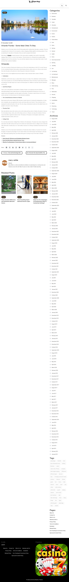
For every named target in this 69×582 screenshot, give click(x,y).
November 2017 (55, 379)
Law (53, 68)
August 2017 (54, 387)
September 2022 (55, 240)
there (60, 497)
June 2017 (54, 393)
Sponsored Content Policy (55, 532)
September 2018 (55, 350)
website (56, 505)
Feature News (55, 39)
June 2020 (54, 300)
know (57, 484)
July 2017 (54, 390)
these (65, 497)
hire (56, 481)
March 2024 (54, 188)
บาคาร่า (3, 544)
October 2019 (55, 321)
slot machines (53, 495)
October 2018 (55, 347)
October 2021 (55, 269)
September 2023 (55, 205)
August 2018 (54, 353)
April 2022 (54, 251)
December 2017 (55, 376)
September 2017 (55, 384)
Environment (54, 30)
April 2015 (54, 448)
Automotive (54, 13)
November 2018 (55, 344)
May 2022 (54, 248)
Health (53, 54)
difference (64, 471)
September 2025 (55, 147)
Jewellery (54, 65)
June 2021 (54, 280)
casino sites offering (54, 468)
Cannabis (54, 19)
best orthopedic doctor (55, 463)
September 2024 (55, 170)
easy (51, 476)
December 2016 (55, 410)
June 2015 (54, 445)
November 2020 (55, 292)
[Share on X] (9, 147)
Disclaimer (52, 526)
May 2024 (54, 182)
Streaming (54, 106)
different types (53, 474)
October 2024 (55, 167)
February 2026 (55, 133)
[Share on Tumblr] (26, 147)
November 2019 (55, 318)
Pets (53, 88)
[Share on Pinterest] (19, 147)
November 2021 (55, 266)
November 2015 (55, 436)
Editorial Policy (53, 528)
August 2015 (54, 442)
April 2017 (54, 399)
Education (54, 25)
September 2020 (55, 298)
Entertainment (55, 28)
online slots (52, 489)
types (60, 500)
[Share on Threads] (29, 147)
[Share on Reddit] (22, 147)
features (58, 479)
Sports (53, 103)
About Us (52, 513)
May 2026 (54, 127)
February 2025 (55, 162)
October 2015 (55, 439)
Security (53, 94)
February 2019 (55, 335)
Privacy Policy (53, 521)
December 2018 (55, 341)
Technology (54, 109)
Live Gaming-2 (55, 74)
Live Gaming (54, 71)
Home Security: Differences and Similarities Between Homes (16, 138)
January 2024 (55, 193)
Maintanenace (55, 77)
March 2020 (54, 309)
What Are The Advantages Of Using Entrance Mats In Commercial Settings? (19, 142)
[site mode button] (62, 5)
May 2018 (54, 361)
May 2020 (54, 303)
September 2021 (55, 272)
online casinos (58, 487)
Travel (53, 111)
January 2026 (55, 136)
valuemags (61, 503)
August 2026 (54, 118)
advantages (53, 460)
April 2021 (54, 286)
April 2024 (54, 185)
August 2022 (54, 243)
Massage (54, 80)
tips (56, 500)
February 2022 (55, 257)
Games (63, 479)
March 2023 (54, 222)
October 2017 (55, 381)
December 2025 (55, 138)
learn (61, 484)
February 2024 (55, 191)
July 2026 (54, 121)
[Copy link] (32, 147)
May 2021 (54, 283)
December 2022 (55, 231)
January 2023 (55, 228)
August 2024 (54, 173)
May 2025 (54, 156)
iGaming (53, 62)
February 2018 (55, 370)
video (51, 505)
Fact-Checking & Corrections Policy (57, 530)
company (63, 468)
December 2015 (55, 434)
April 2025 (54, 159)
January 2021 (55, 289)
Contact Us (52, 515)
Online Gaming (55, 85)
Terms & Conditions (54, 524)
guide (51, 481)
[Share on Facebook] (6, 147)
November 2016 (55, 413)
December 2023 (55, 196)
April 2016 (54, 428)
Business (54, 16)
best (64, 460)
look (65, 484)
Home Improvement (56, 59)
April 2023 (54, 219)
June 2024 (54, 179)
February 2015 (55, 451)
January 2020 (55, 312)
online (51, 487)
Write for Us (52, 517)
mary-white (13, 160)
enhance (52, 479)
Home (4, 12)
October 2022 (55, 237)
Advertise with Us (53, 519)
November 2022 (55, 234)
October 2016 (55, 416)
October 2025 (55, 144)
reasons (52, 492)
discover (61, 474)
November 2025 (55, 141)
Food (53, 42)
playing (63, 489)
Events (53, 33)
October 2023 (55, 202)
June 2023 (54, 214)
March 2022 (54, 254)
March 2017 (54, 402)
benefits (59, 460)
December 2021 (55, 263)
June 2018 (54, 358)
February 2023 (55, 225)
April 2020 (54, 306)
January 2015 (55, 454)
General (53, 51)
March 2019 (54, 332)
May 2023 (54, 217)
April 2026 (54, 130)
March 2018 (54, 367)
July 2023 (54, 211)
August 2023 (54, 208)
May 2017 (54, 396)
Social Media (54, 100)
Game (53, 45)
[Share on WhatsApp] (16, 147)
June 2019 (54, 326)
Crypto (53, 22)
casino (57, 466)
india (64, 481)
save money (58, 492)
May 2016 (54, 425)
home (60, 481)
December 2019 (55, 315)
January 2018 (55, 373)
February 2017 (55, 405)
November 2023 (55, 199)
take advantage (53, 497)
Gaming (53, 48)
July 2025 (54, 153)
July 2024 (54, 176)
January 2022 (55, 260)
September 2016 (55, 419)
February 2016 (55, 431)
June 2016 (54, 422)
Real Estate (54, 91)
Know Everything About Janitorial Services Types (13, 140)
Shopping (54, 97)
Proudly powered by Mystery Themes (34, 579)
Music (53, 82)
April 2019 (54, 329)
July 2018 (54, 355)
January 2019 (55, 338)
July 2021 (54, 277)
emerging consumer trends (60, 476)
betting (63, 463)
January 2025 (55, 164)
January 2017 (55, 407)
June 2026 (54, 124)
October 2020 (55, 295)
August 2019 (54, 324)
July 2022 (54, 245)
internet (52, 484)
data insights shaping (54, 471)
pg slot (58, 489)
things (51, 500)
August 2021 (54, 274)
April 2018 (54, 364)
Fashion (53, 36)
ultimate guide (53, 503)
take (59, 495)
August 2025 (54, 150)
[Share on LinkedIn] (13, 147)
